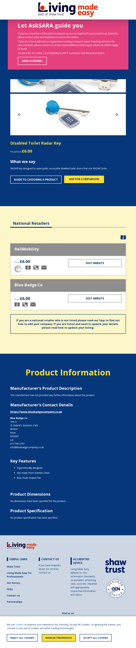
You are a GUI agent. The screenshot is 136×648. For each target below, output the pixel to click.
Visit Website (95, 263)
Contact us (13, 595)
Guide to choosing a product (36, 179)
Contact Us (45, 572)
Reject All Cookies (22, 637)
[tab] (31, 220)
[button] (19, 114)
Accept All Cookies (95, 637)
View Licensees (32, 61)
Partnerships (14, 601)
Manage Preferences (58, 637)
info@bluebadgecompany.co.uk (27, 447)
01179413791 (17, 443)
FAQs (10, 589)
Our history (13, 582)
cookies (19, 624)
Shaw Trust (13, 566)
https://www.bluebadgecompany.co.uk (36, 412)
